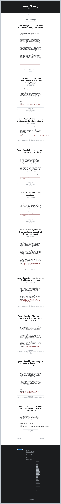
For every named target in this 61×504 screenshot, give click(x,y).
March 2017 (37, 491)
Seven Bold (32, 499)
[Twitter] (19, 449)
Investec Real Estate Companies (24, 109)
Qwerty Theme (29, 499)
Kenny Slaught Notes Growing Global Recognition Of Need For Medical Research (29, 455)
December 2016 (38, 494)
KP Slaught (34, 69)
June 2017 (37, 489)
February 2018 (37, 481)
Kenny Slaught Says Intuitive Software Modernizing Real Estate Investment (30, 232)
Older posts (19, 438)
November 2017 (38, 484)
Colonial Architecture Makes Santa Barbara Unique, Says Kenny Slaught (30, 81)
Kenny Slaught (30, 6)
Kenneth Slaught (37, 109)
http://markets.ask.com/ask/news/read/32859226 (31, 346)
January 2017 (37, 493)
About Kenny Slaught (26, 14)
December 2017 (38, 483)
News (31, 268)
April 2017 (37, 490)
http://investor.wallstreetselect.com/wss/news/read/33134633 (30, 104)
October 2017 (37, 485)
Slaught (34, 70)
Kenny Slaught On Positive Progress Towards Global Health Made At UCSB (30, 452)
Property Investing (38, 69)
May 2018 (37, 478)
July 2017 (37, 488)
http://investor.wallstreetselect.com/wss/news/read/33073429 (30, 64)
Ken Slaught (32, 397)
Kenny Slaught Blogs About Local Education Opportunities (30, 151)
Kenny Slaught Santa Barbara (24, 69)
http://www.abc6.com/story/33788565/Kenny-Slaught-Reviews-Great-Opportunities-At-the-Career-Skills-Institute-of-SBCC (30, 177)
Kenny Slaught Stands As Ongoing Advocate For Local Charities (30, 459)
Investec (20, 109)
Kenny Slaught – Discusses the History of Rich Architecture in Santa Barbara (30, 318)
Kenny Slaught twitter (30, 69)
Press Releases (31, 108)
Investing (29, 109)
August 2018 (37, 475)
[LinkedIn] (21, 449)
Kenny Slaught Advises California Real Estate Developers (30, 279)
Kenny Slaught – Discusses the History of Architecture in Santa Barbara (30, 363)
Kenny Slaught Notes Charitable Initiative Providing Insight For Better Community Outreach (30, 457)
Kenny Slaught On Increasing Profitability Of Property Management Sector (29, 450)
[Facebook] (17, 449)
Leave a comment (30, 111)
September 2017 (38, 486)
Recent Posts (32, 14)
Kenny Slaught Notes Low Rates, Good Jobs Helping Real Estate (30, 27)
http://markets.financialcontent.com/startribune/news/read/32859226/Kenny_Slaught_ (34, 135)
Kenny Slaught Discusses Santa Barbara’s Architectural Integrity (30, 120)
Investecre (28, 269)
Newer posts (42, 438)
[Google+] (22, 449)
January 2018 (37, 482)
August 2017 (37, 487)
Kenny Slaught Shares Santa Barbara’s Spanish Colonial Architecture (30, 408)
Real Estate (36, 14)
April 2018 (37, 479)
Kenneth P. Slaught (33, 109)
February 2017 (37, 492)
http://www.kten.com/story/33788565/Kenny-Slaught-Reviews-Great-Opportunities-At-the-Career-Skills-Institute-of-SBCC (30, 214)
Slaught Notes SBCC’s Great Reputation (30, 194)
